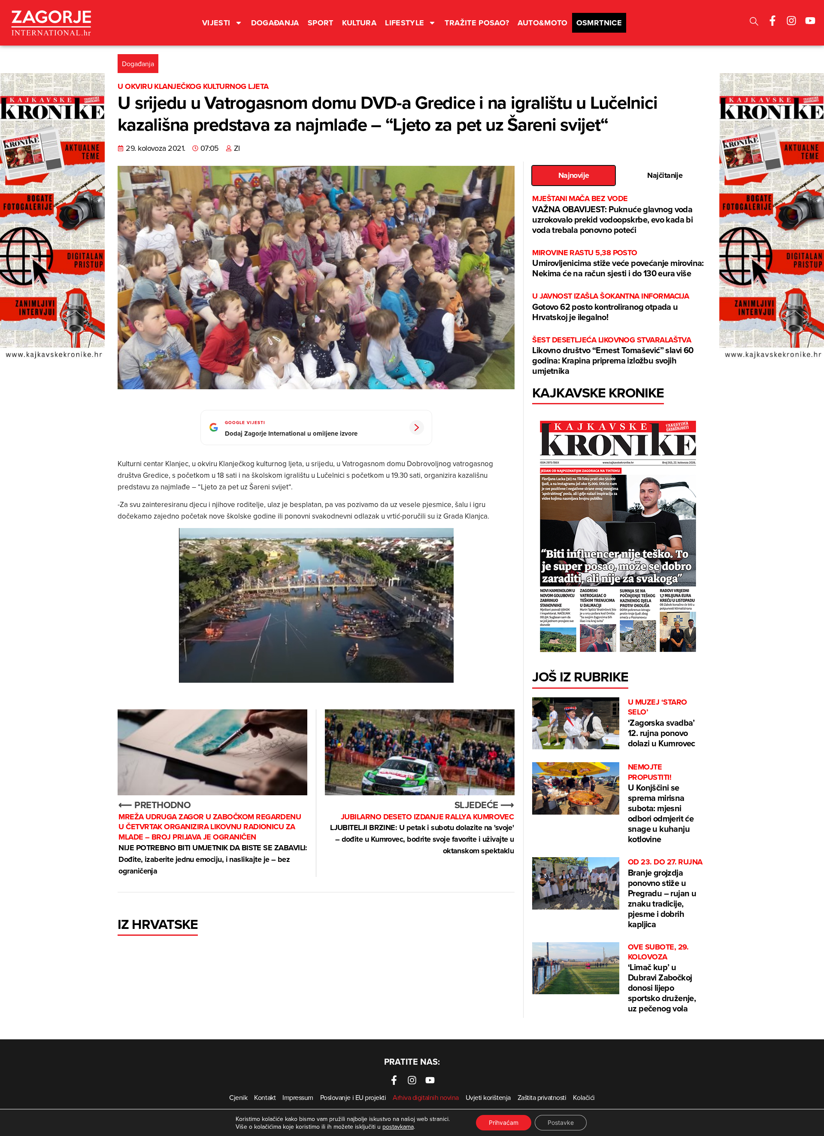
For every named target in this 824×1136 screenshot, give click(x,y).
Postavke (561, 1122)
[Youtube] (810, 20)
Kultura (359, 22)
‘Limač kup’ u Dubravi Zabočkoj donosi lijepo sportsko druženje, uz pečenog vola (662, 978)
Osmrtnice (599, 22)
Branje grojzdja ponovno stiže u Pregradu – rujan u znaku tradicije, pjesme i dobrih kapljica (665, 893)
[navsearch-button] (754, 22)
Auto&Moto (542, 22)
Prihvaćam (503, 1122)
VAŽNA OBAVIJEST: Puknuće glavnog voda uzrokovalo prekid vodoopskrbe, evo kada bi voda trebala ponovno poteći (612, 214)
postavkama (398, 1126)
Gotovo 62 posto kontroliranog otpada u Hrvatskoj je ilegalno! (610, 307)
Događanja (275, 22)
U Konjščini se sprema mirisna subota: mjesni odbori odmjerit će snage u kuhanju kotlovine (661, 803)
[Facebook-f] (772, 20)
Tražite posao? (477, 22)
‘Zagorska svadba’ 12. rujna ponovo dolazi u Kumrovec (661, 723)
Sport (320, 22)
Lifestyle (404, 22)
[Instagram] (791, 20)
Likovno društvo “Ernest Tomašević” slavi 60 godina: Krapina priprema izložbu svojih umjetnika (612, 356)
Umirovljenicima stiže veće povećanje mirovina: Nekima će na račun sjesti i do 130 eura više (617, 263)
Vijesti (216, 22)
